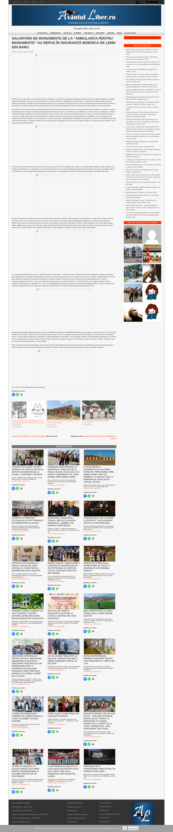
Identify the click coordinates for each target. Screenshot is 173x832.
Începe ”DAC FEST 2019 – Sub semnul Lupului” (29, 436)
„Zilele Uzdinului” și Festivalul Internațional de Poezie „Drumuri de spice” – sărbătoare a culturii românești (63, 720)
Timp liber (88, 33)
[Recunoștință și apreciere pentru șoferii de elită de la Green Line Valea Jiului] (133, 234)
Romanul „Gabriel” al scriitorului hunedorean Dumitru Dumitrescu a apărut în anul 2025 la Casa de (63, 530)
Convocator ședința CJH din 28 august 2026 (140, 146)
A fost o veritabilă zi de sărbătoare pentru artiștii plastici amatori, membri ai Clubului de (27, 478)
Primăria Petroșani (105, 803)
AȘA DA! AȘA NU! (130, 33)
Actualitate (41, 33)
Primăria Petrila (72, 822)
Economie (77, 33)
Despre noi (26, 2)
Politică (67, 33)
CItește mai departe (20, 481)
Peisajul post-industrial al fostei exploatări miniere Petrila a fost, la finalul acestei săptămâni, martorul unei (99, 776)
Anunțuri (110, 33)
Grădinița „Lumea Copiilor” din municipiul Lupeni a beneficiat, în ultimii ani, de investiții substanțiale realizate (28, 623)
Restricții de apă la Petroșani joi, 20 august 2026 (141, 192)
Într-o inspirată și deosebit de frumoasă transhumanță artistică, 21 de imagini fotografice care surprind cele (27, 575)
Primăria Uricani (104, 818)
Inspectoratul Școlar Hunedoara (77, 814)
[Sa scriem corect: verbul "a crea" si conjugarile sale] (152, 312)
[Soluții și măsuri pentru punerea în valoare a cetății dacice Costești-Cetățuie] (63, 410)
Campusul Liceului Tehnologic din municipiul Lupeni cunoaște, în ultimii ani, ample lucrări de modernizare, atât (98, 620)
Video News (100, 33)
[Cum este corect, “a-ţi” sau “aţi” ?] (152, 234)
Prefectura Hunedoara (74, 807)
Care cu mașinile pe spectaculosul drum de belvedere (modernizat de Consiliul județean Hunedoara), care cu (62, 577)
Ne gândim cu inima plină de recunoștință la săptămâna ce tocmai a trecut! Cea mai (61, 780)
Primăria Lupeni (104, 810)
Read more (133, 828)
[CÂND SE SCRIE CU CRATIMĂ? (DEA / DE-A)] (152, 293)
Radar (119, 33)
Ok (125, 828)
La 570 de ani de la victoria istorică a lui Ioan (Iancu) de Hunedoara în (26, 725)
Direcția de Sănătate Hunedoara (109, 814)
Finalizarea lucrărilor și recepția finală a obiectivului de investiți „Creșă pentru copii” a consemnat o (64, 667)
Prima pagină (17, 2)
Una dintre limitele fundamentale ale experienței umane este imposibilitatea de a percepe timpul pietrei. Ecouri (98, 527)
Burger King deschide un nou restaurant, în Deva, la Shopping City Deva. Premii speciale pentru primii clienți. (142, 52)
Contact (42, 2)
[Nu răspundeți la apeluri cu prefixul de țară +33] (152, 273)
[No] (170, 828)
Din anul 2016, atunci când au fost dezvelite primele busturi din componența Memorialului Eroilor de (62, 481)
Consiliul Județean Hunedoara (76, 818)
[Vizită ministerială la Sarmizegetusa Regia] (98, 410)
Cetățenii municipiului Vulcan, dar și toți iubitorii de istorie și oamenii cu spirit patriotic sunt (99, 485)
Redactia (34, 2)
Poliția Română (72, 810)
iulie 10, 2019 (28, 52)
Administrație (55, 33)
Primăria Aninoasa (105, 806)
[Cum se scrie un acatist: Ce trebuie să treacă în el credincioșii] (133, 312)
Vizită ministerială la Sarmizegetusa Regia (95, 420)
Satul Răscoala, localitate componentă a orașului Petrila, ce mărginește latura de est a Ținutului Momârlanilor (98, 575)
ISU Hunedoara (104, 821)
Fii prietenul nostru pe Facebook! (143, 38)
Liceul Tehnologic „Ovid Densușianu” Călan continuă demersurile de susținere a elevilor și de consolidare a (99, 733)
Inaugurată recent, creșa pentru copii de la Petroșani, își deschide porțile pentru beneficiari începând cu (98, 668)
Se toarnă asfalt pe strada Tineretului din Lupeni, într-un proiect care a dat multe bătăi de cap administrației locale (143, 64)
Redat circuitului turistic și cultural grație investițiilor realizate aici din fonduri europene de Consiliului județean (64, 623)
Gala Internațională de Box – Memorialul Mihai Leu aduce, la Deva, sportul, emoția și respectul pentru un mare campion (143, 208)
